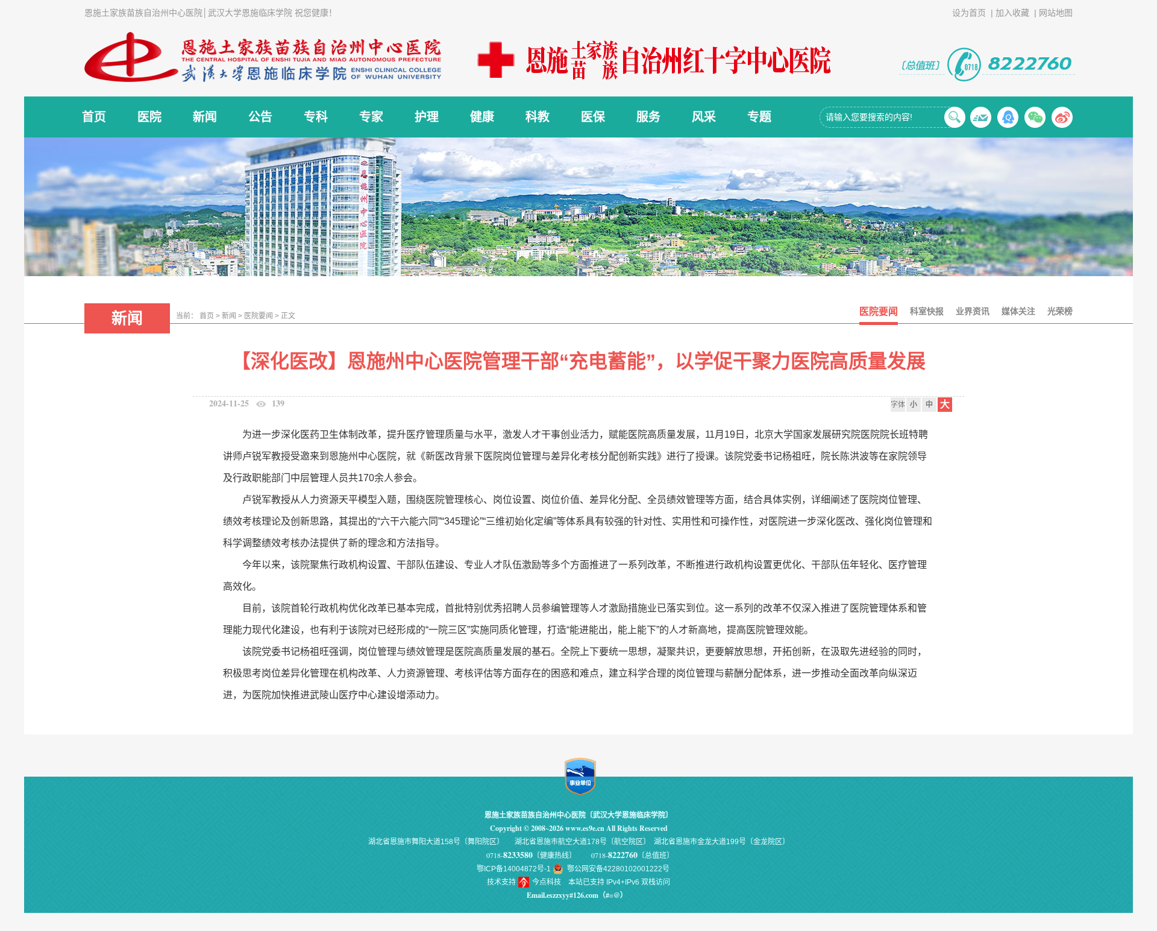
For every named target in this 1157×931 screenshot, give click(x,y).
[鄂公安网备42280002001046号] (559, 869)
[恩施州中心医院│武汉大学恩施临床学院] (268, 57)
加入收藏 (1012, 12)
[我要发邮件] (980, 117)
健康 (482, 117)
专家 (371, 117)
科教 (537, 117)
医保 (593, 117)
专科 (316, 117)
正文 (288, 316)
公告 (260, 117)
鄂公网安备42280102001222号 (618, 869)
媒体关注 (1018, 311)
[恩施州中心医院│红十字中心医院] (651, 60)
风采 (704, 117)
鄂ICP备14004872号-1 (514, 869)
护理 (427, 117)
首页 (94, 117)
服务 (648, 117)
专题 (759, 117)
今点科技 (546, 882)
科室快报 (927, 311)
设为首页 (969, 12)
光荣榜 (1060, 311)
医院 (149, 117)
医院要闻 (258, 316)
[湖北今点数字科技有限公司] (524, 882)
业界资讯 (972, 311)
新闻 (205, 117)
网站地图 (1056, 12)
